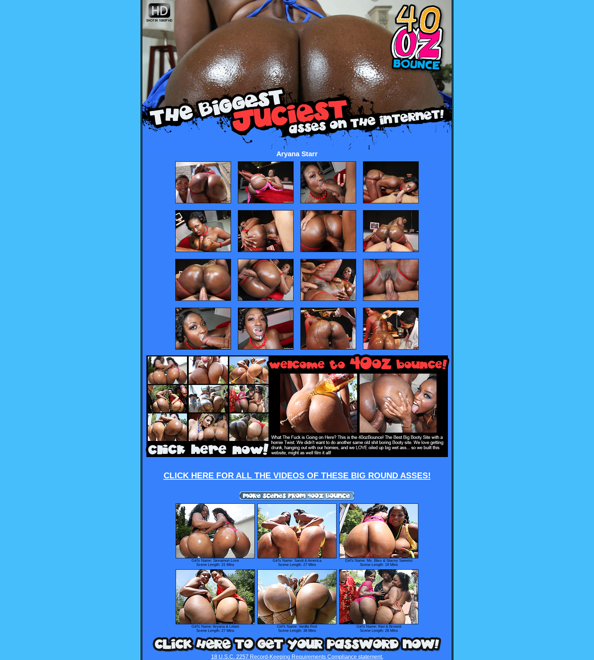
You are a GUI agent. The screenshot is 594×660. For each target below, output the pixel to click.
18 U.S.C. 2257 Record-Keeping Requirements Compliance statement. (297, 657)
